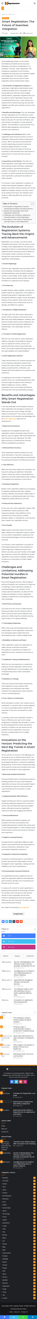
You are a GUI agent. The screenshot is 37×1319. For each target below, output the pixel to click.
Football (5, 1256)
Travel (4, 1217)
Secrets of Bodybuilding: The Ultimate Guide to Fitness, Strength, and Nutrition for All (24, 964)
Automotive (6, 1223)
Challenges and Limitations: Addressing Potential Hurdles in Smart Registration (17, 216)
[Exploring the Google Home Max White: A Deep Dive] (6, 1104)
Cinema (5, 1265)
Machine (5, 1283)
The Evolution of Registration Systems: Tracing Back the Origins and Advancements (18, 207)
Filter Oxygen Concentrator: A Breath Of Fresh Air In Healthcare (23, 1047)
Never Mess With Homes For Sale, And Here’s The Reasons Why (23, 1038)
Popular (17, 956)
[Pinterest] (17, 921)
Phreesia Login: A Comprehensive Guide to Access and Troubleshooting (23, 1029)
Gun (4, 1295)
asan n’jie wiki (24, 907)
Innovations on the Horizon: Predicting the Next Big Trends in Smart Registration (18, 220)
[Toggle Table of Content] (31, 204)
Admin (6, 33)
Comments (30, 956)
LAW (4, 1229)
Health (5, 1205)
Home (5, 14)
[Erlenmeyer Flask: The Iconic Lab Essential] (7, 1056)
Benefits (5, 1280)
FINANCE (5, 1259)
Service (5, 1277)
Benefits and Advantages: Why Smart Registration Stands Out (16, 212)
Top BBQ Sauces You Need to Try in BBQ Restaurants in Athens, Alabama (24, 973)
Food (4, 1202)
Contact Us (4, 1131)
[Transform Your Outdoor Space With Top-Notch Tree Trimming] (6, 1146)
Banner (5, 1262)
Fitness (5, 1244)
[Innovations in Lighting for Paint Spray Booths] (7, 1002)
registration (11, 14)
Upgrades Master (18, 1306)
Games (5, 1184)
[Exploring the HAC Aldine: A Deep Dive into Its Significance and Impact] (6, 1112)
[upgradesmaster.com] (12, 3)
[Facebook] (3, 921)
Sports (5, 1211)
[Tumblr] (14, 921)
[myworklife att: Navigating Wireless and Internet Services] (7, 982)
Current (5, 1298)
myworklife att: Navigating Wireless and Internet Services (23, 982)
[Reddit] (21, 921)
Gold (4, 1250)
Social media (6, 1208)
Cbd (4, 1232)
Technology (6, 1214)
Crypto (5, 1226)
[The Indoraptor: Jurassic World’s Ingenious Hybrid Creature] (7, 1020)
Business (5, 1178)
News (4, 1238)
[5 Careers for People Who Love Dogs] (6, 1095)
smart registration (10, 419)
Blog (4, 1247)
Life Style (5, 1181)
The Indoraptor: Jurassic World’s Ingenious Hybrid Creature (22, 1020)
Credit (4, 1289)
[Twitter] (6, 921)
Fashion (5, 1193)
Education (6, 1199)
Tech (4, 1187)
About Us (4, 1129)
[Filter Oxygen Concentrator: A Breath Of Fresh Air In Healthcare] (7, 1047)
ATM (4, 1271)
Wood (4, 1274)
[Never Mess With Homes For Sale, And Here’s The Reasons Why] (7, 1038)
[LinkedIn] (10, 921)
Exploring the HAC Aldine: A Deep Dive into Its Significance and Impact (24, 1112)
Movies (5, 1235)
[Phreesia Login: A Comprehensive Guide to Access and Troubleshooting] (7, 1029)
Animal (5, 1220)
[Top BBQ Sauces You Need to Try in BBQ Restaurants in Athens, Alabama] (7, 973)
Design (5, 1268)
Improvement (7, 1253)
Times (4, 1292)
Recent (5, 956)
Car (4, 1241)
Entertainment (7, 1196)
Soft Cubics (23, 1309)
